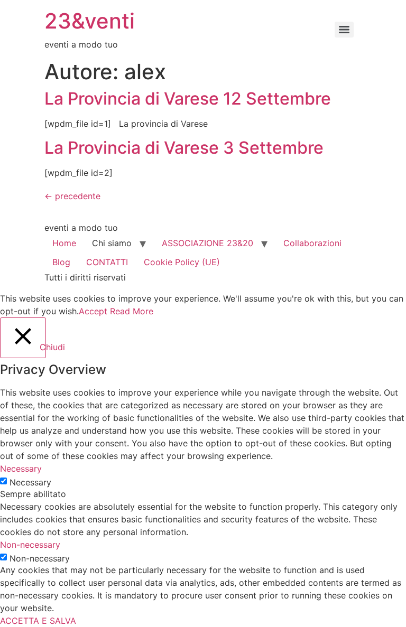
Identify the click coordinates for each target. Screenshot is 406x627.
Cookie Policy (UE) (182, 262)
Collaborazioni (312, 243)
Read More (131, 311)
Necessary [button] (21, 468)
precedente (72, 196)
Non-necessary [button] (30, 544)
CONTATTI (107, 262)
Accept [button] (93, 311)
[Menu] (344, 30)
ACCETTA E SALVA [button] (38, 620)
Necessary (30, 482)
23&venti (89, 21)
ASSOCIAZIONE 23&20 (207, 243)
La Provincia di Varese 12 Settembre (187, 98)
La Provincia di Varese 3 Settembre (184, 147)
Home (64, 243)
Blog (61, 262)
